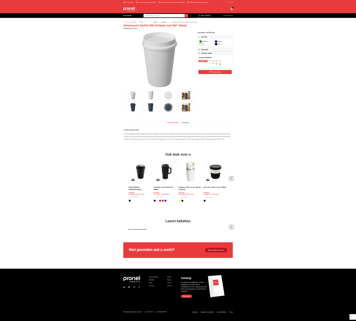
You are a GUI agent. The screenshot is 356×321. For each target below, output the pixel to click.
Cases (150, 283)
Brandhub (151, 280)
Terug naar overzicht (130, 22)
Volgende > (231, 180)
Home (141, 22)
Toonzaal (151, 285)
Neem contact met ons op (216, 250)
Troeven (169, 283)
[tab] (173, 122)
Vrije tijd (155, 22)
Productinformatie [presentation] (173, 122)
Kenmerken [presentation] (185, 122)
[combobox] (166, 15)
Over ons (169, 285)
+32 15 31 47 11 (228, 15)
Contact (169, 277)
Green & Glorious (153, 277)
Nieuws (169, 280)
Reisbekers (164, 22)
